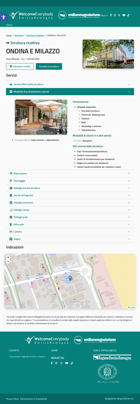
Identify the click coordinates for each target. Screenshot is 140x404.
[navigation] (70, 281)
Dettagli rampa (19, 210)
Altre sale (16, 224)
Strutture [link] (19, 35)
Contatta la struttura (49, 66)
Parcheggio (17, 181)
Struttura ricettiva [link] (35, 35)
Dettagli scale (18, 217)
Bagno (14, 239)
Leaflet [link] (132, 307)
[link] (3, 17)
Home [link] (9, 25)
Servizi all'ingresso (21, 195)
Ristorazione (18, 173)
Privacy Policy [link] (12, 398)
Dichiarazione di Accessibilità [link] (33, 398)
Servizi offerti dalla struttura (26, 84)
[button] (70, 278)
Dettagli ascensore (21, 202)
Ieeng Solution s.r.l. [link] (125, 398)
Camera (15, 231)
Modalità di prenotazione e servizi (29, 91)
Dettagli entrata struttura (24, 188)
